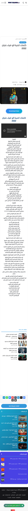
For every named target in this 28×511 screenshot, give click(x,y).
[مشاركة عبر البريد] (15, 400)
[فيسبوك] (24, 397)
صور (3, 495)
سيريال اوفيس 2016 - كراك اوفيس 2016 (18, 458)
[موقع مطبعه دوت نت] (14, 2)
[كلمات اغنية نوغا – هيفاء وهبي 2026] (22, 432)
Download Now (14, 111)
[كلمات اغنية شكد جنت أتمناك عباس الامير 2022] (22, 350)
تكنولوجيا (18, 497)
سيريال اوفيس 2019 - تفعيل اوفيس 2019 (18, 468)
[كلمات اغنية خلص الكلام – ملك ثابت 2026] (22, 446)
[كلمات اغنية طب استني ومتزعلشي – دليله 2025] (22, 336)
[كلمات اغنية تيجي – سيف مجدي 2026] (22, 439)
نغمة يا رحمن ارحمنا (22, 474)
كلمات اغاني (18, 39)
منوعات (13, 497)
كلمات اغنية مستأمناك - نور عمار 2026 (18, 479)
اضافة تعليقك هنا (14, 406)
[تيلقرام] (4, 397)
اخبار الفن (13, 495)
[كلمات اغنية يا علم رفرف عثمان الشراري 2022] (22, 357)
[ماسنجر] (10, 397)
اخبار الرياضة (7, 495)
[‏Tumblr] (15, 397)
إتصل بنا (9, 497)
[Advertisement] (14, 21)
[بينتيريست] (12, 397)
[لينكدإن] (18, 397)
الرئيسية (23, 39)
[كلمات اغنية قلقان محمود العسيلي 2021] (22, 343)
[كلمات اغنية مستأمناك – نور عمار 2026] (22, 418)
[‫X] (21, 397)
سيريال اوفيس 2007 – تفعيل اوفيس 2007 (18, 463)
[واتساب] (7, 397)
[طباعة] (12, 400)
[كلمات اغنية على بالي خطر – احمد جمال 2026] (22, 425)
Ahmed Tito (21, 82)
